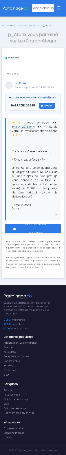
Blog (6, 403)
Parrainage (8, 25)
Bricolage (9, 365)
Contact (8, 437)
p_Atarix (46, 25)
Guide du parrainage (16, 399)
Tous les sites (12, 394)
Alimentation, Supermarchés (21, 343)
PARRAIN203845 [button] (22, 126)
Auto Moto (10, 352)
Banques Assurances (16, 356)
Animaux (9, 347)
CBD (6, 374)
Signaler (14, 73)
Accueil (8, 390)
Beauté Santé (12, 361)
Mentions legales (14, 433)
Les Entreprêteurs (28, 25)
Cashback (10, 370)
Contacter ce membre (35, 228)
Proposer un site (13, 428)
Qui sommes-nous (15, 408)
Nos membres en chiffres (19, 413)
